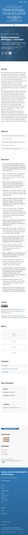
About (2, 493)
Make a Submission (10, 428)
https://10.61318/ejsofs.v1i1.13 (8, 48)
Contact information (5, 480)
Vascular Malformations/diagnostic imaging (12, 142)
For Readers (4, 450)
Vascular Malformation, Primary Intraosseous (13, 135)
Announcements (4, 490)
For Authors (4, 452)
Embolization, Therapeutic (8, 145)
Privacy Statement (5, 500)
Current (2, 485)
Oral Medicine (5, 372)
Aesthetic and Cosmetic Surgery (10, 369)
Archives (3, 488)
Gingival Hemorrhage (7, 139)
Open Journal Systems (7, 459)
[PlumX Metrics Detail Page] (14, 334)
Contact (2, 502)
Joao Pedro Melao (5, 42)
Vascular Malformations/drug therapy (11, 148)
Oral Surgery (5, 365)
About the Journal (5, 495)
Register (21, 1)
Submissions (4, 496)
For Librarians (4, 454)
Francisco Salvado (15, 44)
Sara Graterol (6, 44)
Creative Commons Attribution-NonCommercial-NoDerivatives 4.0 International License (13, 311)
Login (25, 1)
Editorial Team (4, 498)
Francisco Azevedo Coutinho (18, 42)
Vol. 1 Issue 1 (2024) (14, 34)
